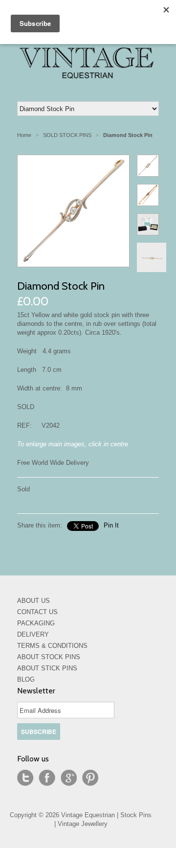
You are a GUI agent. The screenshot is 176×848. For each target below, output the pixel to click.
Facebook (47, 778)
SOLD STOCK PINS (67, 135)
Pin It (111, 525)
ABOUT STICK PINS (47, 668)
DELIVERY (33, 634)
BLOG (26, 679)
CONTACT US (37, 612)
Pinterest (90, 778)
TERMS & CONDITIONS (52, 645)
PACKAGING (36, 623)
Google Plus (68, 778)
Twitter (25, 778)
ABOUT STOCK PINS (48, 657)
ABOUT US (33, 600)
